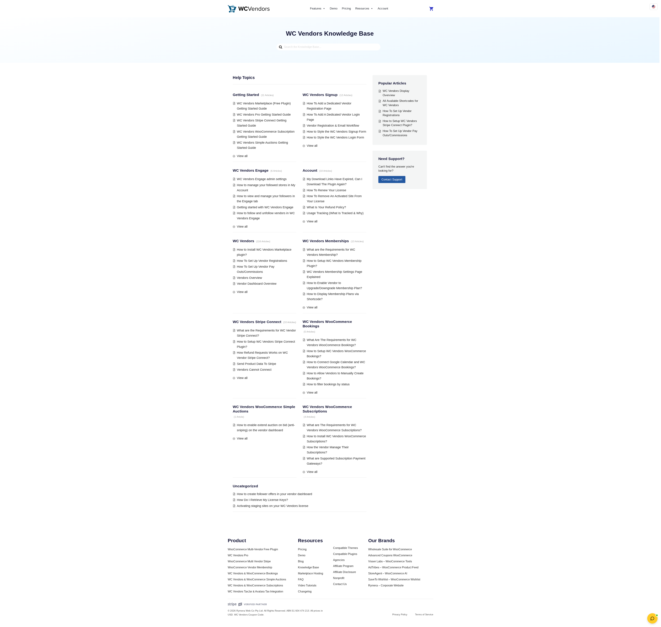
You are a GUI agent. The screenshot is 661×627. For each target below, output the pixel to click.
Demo (333, 8)
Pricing (346, 8)
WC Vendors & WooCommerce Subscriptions (255, 585)
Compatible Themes (345, 547)
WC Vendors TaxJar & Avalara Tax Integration (255, 591)
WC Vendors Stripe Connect (257, 322)
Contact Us (340, 584)
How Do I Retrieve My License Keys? (262, 500)
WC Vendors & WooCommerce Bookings (253, 573)
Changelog (305, 591)
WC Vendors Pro (238, 555)
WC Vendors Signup (320, 95)
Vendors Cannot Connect (254, 369)
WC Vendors (243, 241)
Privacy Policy (399, 614)
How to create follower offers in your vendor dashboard (274, 494)
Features (315, 8)
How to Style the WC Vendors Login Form (335, 137)
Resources (362, 8)
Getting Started (246, 95)
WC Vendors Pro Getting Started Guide (264, 114)
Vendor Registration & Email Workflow (333, 125)
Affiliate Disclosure (344, 572)
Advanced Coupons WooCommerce (390, 555)
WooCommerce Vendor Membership (250, 567)
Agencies (339, 560)
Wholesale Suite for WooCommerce (390, 549)
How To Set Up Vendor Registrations (262, 260)
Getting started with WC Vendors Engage (265, 207)
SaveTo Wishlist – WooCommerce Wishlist (394, 579)
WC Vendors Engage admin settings (262, 179)
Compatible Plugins (345, 554)
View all (242, 156)
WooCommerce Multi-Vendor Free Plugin (253, 549)
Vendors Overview (249, 278)
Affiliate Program (343, 566)
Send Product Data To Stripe (256, 364)
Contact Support (391, 179)
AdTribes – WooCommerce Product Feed (393, 567)
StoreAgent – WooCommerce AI (387, 573)
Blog (301, 561)
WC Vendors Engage (251, 170)
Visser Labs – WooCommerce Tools (390, 561)
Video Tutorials (307, 585)
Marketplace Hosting (310, 573)
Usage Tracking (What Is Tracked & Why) (335, 213)
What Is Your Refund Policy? (326, 207)
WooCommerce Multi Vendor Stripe (249, 561)
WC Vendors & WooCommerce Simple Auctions (257, 579)
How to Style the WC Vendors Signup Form (336, 131)
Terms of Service (424, 614)
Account (383, 8)
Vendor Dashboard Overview (256, 283)
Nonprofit (338, 578)
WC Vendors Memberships (326, 241)
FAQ (300, 579)
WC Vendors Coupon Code (249, 614)
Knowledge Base (308, 567)
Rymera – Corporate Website (386, 585)
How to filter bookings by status (328, 384)
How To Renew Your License (326, 190)
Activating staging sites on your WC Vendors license (272, 506)
